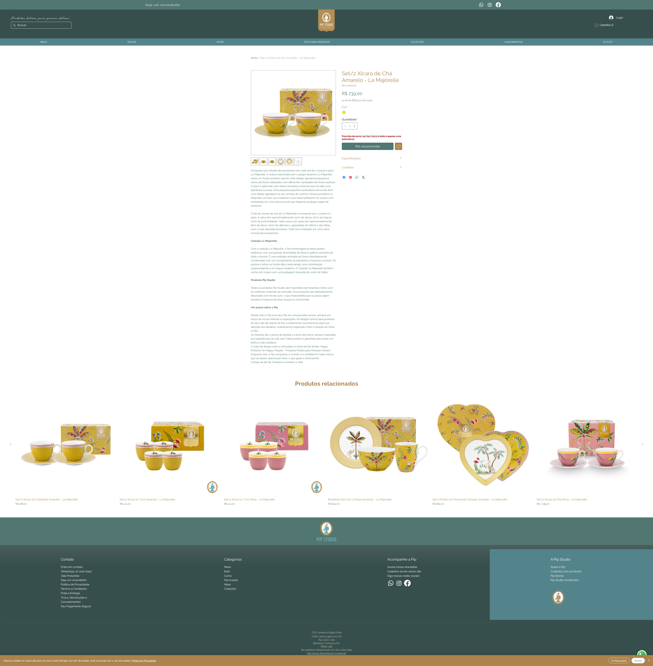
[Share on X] (363, 177)
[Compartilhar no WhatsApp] (357, 177)
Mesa (227, 567)
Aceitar (638, 660)
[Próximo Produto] (642, 444)
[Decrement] (344, 126)
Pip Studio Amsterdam (565, 580)
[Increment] (354, 126)
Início (254, 58)
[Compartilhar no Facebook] (344, 177)
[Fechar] (649, 660)
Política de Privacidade (144, 660)
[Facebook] (498, 4)
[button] (605, 25)
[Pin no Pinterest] (350, 177)
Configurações (619, 660)
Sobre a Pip (558, 567)
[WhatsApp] (481, 4)
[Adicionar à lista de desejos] (398, 146)
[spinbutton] (349, 126)
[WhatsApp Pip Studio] (642, 655)
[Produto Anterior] (11, 444)
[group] (326, 454)
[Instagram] (489, 4)
